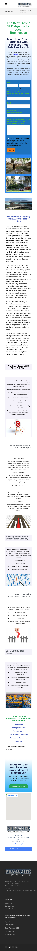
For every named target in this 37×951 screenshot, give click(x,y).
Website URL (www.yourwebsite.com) (15, 111)
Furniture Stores (18, 731)
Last (20, 88)
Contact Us (9, 908)
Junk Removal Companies (18, 734)
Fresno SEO (23, 12)
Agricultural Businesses (18, 738)
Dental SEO (9, 925)
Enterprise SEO (10, 934)
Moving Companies (18, 728)
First (8, 88)
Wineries (18, 741)
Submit (11, 150)
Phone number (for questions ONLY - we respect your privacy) (18, 93)
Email (9, 103)
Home (29, 10)
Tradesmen (18, 724)
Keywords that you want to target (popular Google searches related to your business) (18, 121)
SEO (23, 379)
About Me (8, 904)
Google (16, 54)
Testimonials (9, 906)
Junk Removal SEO (12, 928)
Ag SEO (8, 921)
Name (9, 82)
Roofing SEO (9, 931)
